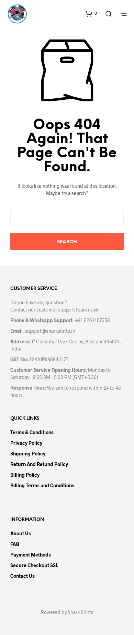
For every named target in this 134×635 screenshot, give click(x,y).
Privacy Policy (26, 443)
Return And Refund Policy (39, 464)
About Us (20, 533)
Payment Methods (30, 555)
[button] (91, 13)
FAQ (14, 544)
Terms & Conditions (32, 432)
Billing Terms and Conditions (42, 485)
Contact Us (22, 576)
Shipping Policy (27, 453)
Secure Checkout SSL (34, 565)
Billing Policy (25, 475)
